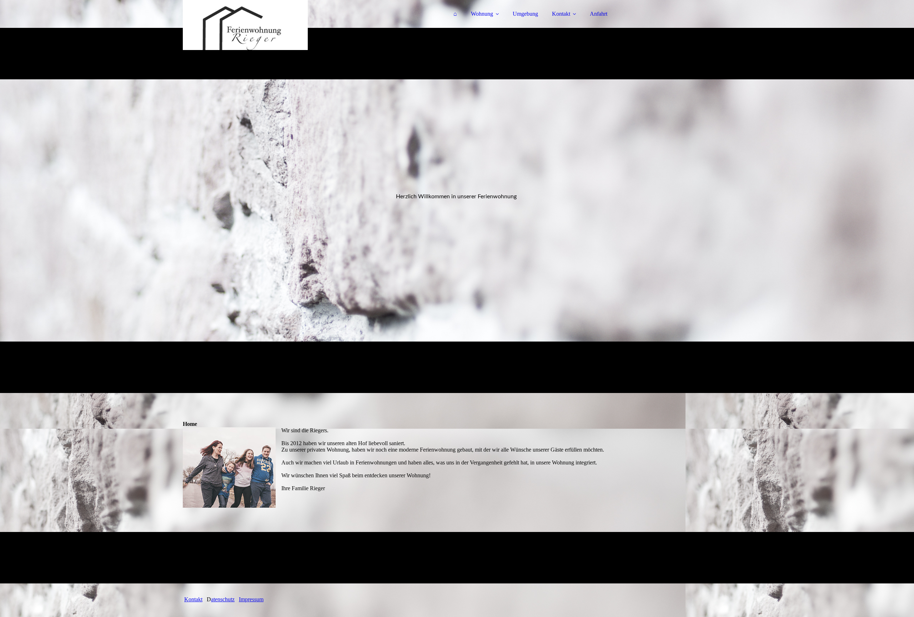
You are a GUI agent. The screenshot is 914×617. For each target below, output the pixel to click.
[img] (245, 25)
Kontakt (561, 14)
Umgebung (525, 14)
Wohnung (482, 14)
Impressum (251, 599)
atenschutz (223, 599)
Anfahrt (598, 14)
